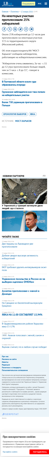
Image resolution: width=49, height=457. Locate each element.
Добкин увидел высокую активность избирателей (20, 257)
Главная (5, 11)
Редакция (6, 365)
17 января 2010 (27, 11)
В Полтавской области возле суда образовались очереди (19, 83)
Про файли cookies (10, 452)
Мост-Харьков (23, 121)
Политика (15, 11)
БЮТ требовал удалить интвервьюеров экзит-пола (24, 269)
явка (32, 114)
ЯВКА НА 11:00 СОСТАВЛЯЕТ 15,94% (22, 314)
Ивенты (5, 362)
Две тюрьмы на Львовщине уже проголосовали (17, 245)
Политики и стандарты (11, 367)
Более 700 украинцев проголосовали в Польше (22, 104)
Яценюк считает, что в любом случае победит (24, 347)
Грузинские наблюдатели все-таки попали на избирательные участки (23, 93)
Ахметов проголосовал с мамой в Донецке (20, 292)
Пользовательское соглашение (15, 370)
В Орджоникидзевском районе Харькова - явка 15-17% (23, 325)
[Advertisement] (24, 147)
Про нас (5, 356)
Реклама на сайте (9, 359)
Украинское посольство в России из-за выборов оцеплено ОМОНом (23, 280)
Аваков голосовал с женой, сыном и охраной (23, 337)
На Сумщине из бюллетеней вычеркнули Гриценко (22, 304)
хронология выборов (14, 114)
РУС (40, 3)
